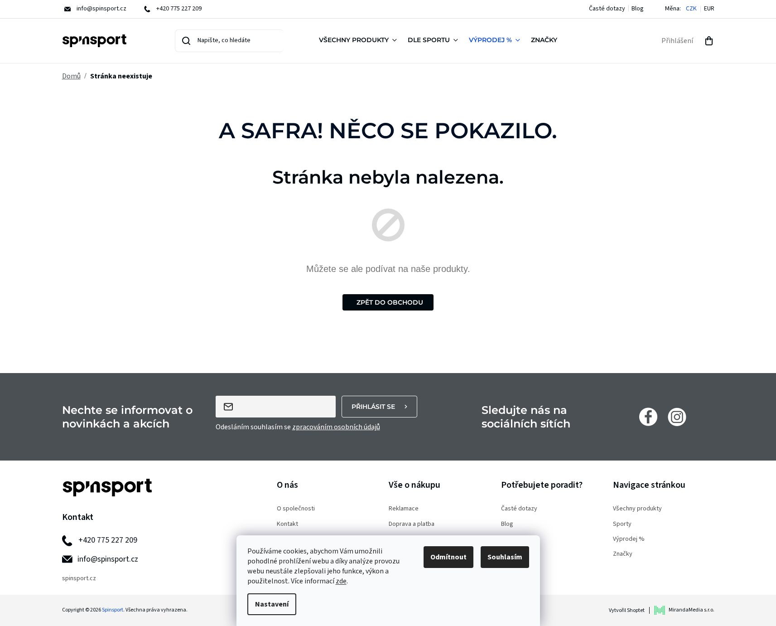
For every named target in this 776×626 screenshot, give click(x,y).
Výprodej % (629, 539)
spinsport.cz (79, 578)
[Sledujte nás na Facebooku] (648, 417)
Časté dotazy (607, 8)
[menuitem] (359, 41)
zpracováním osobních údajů (336, 427)
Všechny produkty (637, 509)
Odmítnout (448, 557)
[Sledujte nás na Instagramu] (677, 417)
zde (341, 581)
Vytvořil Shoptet (627, 610)
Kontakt (287, 524)
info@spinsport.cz (107, 559)
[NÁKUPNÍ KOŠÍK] (709, 40)
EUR (709, 9)
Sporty (622, 524)
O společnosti (296, 509)
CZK (691, 9)
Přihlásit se (373, 407)
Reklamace (404, 509)
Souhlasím (504, 557)
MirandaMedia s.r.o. (691, 610)
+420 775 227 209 (107, 540)
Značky (622, 554)
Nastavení (272, 604)
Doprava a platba (411, 524)
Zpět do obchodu (390, 302)
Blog (637, 8)
